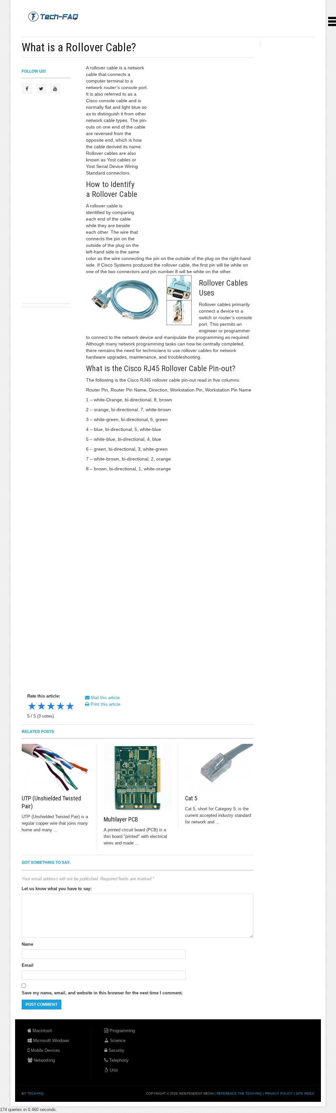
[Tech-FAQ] (53, 16)
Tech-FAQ (35, 1093)
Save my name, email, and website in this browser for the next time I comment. (102, 992)
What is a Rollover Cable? (79, 47)
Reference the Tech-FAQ (239, 1093)
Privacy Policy (279, 1093)
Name (27, 944)
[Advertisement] (141, 29)
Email (27, 965)
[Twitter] (41, 88)
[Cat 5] (219, 767)
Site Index (305, 1093)
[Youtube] (55, 88)
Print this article (104, 704)
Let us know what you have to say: (57, 888)
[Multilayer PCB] (138, 778)
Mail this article (105, 697)
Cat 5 (191, 798)
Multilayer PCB (121, 819)
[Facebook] (27, 88)
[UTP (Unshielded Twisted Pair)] (56, 767)
